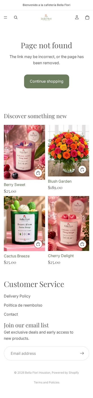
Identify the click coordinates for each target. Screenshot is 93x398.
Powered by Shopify (65, 372)
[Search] (15, 17)
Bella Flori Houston (37, 372)
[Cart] (87, 17)
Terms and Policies (46, 382)
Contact (11, 314)
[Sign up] (82, 353)
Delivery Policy (17, 296)
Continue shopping (46, 81)
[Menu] (5, 17)
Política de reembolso (23, 305)
